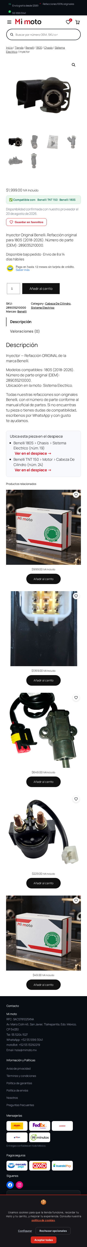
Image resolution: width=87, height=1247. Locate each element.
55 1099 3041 (19, 13)
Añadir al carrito (41, 288)
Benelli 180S (67, 200)
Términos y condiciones (21, 1076)
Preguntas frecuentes (20, 1105)
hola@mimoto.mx (26, 1050)
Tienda (19, 47)
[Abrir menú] (9, 22)
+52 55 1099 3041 (32, 1040)
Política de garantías (19, 1083)
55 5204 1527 (20, 1034)
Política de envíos (17, 1090)
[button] (73, 65)
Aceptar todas (43, 1240)
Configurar (25, 1230)
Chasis (48, 47)
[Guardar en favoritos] (76, 494)
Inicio (9, 47)
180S (39, 47)
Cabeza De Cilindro (58, 303)
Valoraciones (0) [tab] (25, 331)
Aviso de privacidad (18, 1068)
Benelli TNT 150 (47, 200)
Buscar (70, 34)
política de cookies (43, 1220)
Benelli (29, 47)
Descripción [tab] (21, 321)
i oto (28, 22)
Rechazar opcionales (53, 1230)
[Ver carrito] (77, 22)
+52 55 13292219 (29, 1045)
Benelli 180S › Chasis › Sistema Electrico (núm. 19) (40, 448)
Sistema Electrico (42, 307)
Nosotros (12, 1098)
